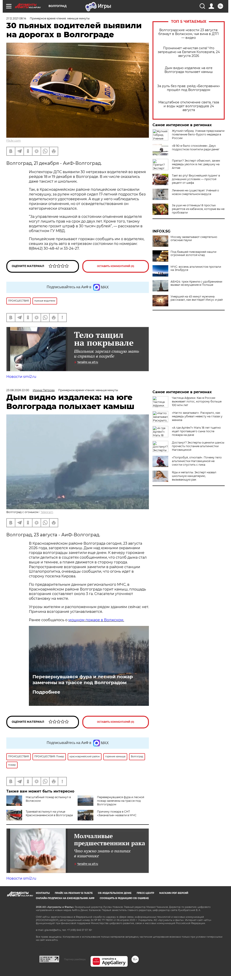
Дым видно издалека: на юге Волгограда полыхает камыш (188, 70)
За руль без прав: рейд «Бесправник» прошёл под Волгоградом (188, 88)
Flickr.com (13, 140)
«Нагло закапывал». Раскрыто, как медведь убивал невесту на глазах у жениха (197, 416)
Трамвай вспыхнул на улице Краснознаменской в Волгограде (49, 813)
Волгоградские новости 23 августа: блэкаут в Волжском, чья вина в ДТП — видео (188, 34)
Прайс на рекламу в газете (74, 893)
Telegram (47, 512)
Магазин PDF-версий (173, 893)
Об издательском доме (115, 893)
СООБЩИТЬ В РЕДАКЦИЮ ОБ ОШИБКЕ (124, 898)
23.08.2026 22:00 (17, 390)
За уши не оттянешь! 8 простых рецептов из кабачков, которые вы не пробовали (198, 209)
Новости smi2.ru (21, 376)
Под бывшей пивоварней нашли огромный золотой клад (193, 253)
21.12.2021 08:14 (16, 18)
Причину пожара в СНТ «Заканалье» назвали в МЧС (116, 813)
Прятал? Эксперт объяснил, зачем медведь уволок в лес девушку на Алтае (196, 164)
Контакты (43, 893)
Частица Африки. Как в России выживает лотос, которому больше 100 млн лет (197, 401)
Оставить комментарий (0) (115, 266)
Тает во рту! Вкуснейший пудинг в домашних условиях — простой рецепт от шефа (196, 179)
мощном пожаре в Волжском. (96, 620)
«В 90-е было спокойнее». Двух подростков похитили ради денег (195, 147)
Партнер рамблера (74, 959)
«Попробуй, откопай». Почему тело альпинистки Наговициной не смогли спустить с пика (197, 461)
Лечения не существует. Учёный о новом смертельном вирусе (195, 192)
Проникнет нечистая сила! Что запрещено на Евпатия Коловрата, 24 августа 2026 (189, 52)
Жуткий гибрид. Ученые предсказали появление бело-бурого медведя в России (198, 134)
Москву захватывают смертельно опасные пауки (194, 238)
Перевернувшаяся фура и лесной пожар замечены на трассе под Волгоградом (82, 679)
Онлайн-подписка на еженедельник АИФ (65, 898)
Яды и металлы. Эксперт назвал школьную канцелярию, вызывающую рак (194, 476)
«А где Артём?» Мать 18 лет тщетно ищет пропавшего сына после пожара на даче (196, 431)
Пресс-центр (145, 893)
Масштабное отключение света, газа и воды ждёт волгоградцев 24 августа (188, 106)
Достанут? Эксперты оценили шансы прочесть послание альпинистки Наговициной (198, 446)
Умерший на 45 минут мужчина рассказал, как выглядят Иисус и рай (197, 298)
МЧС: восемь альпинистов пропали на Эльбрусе (196, 268)
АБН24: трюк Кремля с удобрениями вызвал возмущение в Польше (196, 283)
